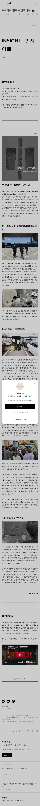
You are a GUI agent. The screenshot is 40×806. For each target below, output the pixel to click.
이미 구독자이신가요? (20, 419)
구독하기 (20, 406)
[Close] (34, 383)
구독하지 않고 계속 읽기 (20, 412)
